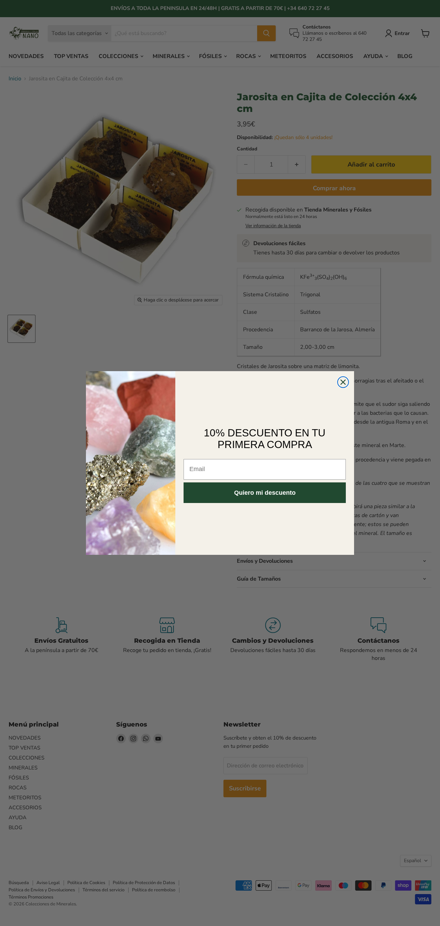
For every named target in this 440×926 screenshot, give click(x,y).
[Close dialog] (343, 382)
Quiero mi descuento (265, 492)
